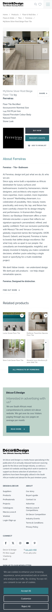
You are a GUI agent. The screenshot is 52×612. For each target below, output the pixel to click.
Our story (30, 491)
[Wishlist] (40, 4)
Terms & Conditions (34, 523)
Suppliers (7, 491)
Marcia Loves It (9, 512)
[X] (13, 543)
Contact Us (31, 499)
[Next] (44, 51)
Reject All (26, 606)
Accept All (26, 591)
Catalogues (8, 508)
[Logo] (18, 4)
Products (7, 495)
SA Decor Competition (36, 514)
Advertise (30, 504)
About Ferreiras (14, 159)
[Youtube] (27, 543)
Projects (6, 504)
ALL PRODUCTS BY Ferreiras (26, 370)
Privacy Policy (32, 527)
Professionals (9, 499)
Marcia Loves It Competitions (32, 509)
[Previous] (7, 51)
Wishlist (6, 516)
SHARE (43, 93)
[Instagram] (20, 543)
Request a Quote (37, 138)
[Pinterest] (35, 543)
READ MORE (18, 429)
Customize (26, 598)
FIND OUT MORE (10, 290)
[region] (26, 589)
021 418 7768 (31, 550)
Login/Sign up (9, 520)
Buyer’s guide (32, 495)
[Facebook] (6, 543)
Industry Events (33, 519)
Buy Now (37, 130)
